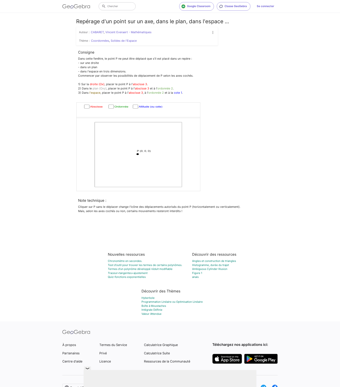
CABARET (97, 32)
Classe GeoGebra (236, 6)
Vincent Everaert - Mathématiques (128, 32)
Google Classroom (198, 6)
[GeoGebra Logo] (76, 6)
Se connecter (265, 6)
